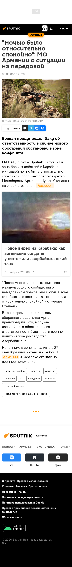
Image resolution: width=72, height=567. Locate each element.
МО (21, 378)
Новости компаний (14, 492)
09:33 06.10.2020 (13, 74)
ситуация (50, 378)
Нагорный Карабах (14, 370)
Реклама (21, 486)
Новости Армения (14, 386)
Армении (10, 357)
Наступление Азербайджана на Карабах (26, 393)
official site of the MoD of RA (28, 120)
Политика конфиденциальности (22, 497)
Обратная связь (12, 517)
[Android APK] (14, 528)
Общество (9, 378)
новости (8, 446)
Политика (35, 370)
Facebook (45, 185)
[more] (65, 272)
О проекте (8, 481)
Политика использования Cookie (23, 502)
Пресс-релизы (37, 486)
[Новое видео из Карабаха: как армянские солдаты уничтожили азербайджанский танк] (36, 217)
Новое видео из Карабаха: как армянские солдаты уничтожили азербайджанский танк (35, 255)
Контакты (8, 486)
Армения (50, 370)
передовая (34, 378)
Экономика (46, 446)
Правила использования (32, 481)
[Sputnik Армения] (12, 30)
